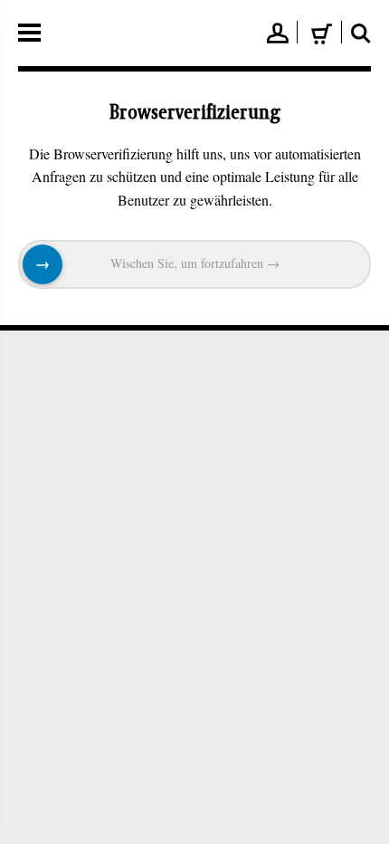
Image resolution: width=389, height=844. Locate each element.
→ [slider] (42, 264)
